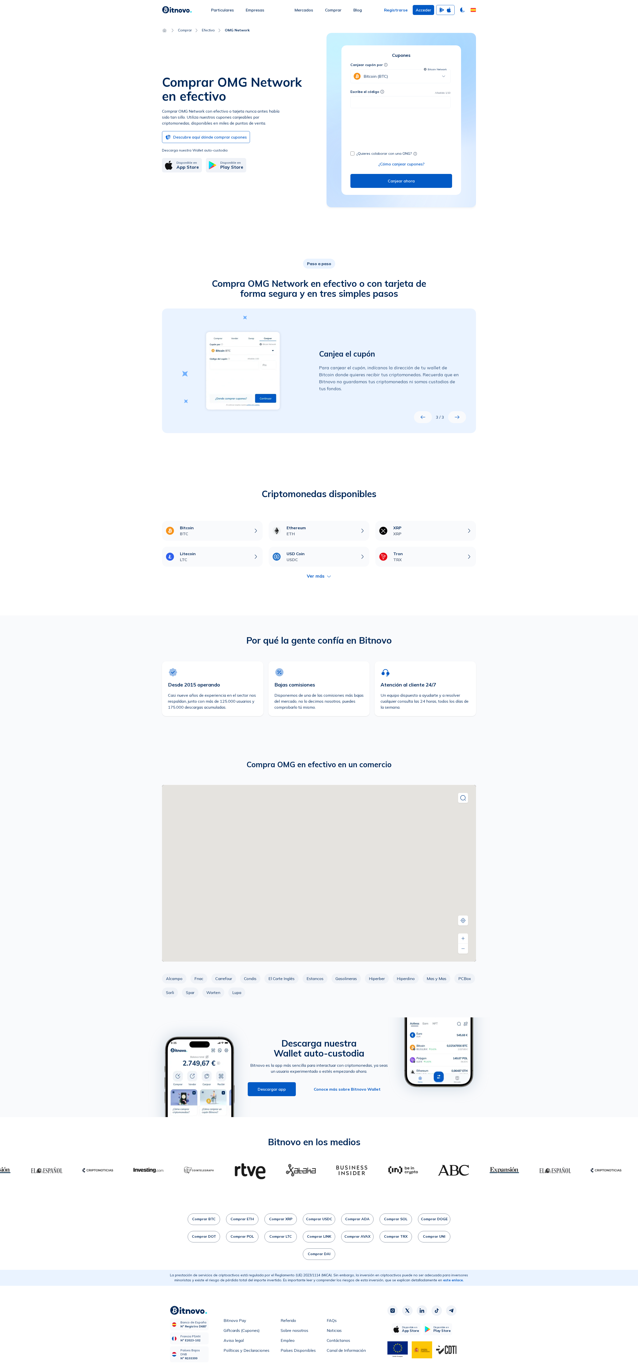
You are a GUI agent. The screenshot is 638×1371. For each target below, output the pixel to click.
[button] (473, 10)
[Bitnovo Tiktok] (436, 1310)
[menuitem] (222, 10)
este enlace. (453, 1280)
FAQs (332, 1320)
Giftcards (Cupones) (242, 1330)
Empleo (288, 1340)
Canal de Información (346, 1350)
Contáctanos (338, 1340)
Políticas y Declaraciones (246, 1350)
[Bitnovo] (177, 10)
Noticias (334, 1330)
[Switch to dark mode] (463, 10)
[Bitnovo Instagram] (392, 1310)
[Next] (457, 417)
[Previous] (423, 417)
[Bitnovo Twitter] (407, 1310)
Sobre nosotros (294, 1330)
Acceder (423, 9)
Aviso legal (234, 1340)
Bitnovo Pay (235, 1320)
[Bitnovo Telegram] (451, 1310)
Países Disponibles (298, 1350)
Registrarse (396, 9)
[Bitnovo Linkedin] (422, 1310)
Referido (288, 1320)
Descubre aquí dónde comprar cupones (210, 137)
